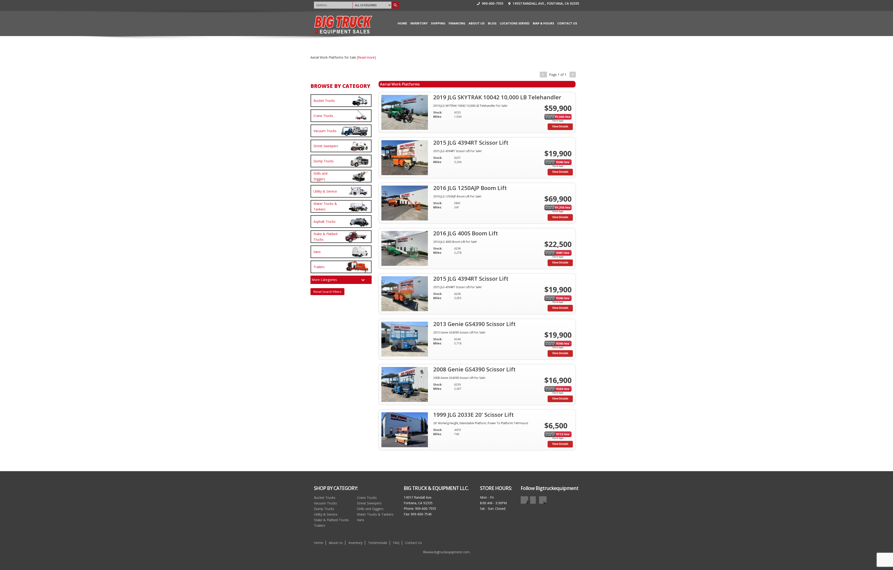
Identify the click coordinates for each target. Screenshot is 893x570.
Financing (457, 23)
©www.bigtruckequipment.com (446, 552)
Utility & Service (325, 514)
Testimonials (377, 542)
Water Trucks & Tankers (375, 514)
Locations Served (515, 23)
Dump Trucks (324, 509)
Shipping (438, 23)
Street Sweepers (369, 503)
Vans (360, 520)
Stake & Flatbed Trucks (331, 520)
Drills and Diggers (370, 509)
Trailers (319, 525)
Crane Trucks (367, 497)
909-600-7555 (492, 3)
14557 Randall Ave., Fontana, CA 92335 (545, 3)
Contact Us (567, 23)
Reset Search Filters (327, 292)
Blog (492, 23)
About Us (477, 23)
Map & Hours (543, 23)
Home (402, 23)
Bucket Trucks (324, 497)
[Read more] (366, 57)
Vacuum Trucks (325, 503)
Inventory (419, 23)
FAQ (396, 542)
